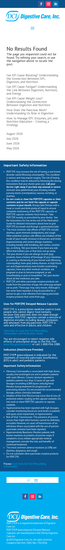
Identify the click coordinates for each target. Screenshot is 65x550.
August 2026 (14, 134)
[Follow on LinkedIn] (55, 4)
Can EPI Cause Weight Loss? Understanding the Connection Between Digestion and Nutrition (28, 101)
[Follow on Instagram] (48, 4)
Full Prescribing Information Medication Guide (25, 332)
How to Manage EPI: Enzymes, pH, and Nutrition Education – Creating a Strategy (32, 121)
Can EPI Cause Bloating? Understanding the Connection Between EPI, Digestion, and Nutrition (32, 78)
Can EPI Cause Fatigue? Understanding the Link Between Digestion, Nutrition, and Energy (31, 90)
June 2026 (13, 143)
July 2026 (12, 139)
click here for (20, 463)
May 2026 (12, 148)
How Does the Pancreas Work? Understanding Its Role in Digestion (29, 111)
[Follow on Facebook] (41, 4)
